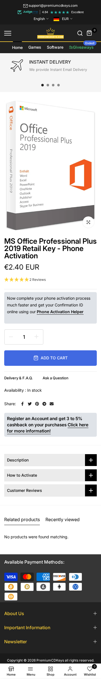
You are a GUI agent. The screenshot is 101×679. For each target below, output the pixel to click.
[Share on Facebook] (22, 404)
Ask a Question (55, 378)
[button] (50, 279)
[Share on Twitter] (29, 404)
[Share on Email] (51, 404)
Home (17, 47)
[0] (89, 33)
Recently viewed (62, 519)
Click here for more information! (47, 428)
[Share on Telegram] (44, 404)
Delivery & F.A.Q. (18, 378)
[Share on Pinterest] (37, 404)
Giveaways (84, 46)
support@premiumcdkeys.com (53, 5)
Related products (22, 519)
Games (34, 47)
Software (55, 47)
